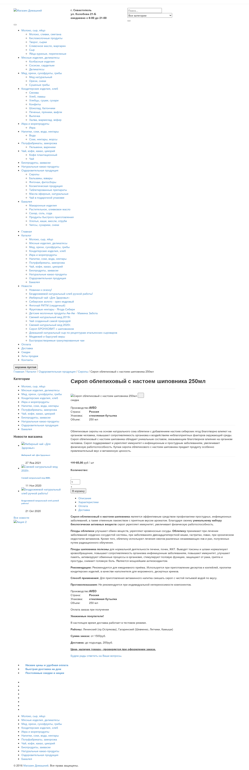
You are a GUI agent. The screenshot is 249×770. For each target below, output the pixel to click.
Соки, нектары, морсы (43, 139)
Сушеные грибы (39, 85)
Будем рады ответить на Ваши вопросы (96, 656)
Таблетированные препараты (48, 190)
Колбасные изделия (42, 61)
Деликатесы (36, 69)
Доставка (27, 348)
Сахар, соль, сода (40, 213)
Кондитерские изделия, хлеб (40, 88)
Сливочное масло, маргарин (47, 46)
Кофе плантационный (43, 155)
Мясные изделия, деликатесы (40, 57)
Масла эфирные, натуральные (48, 194)
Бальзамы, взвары (41, 178)
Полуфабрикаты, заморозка (39, 143)
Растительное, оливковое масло (49, 209)
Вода (32, 135)
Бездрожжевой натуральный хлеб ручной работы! (61, 294)
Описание (84, 498)
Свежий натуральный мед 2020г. (50, 325)
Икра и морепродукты (35, 123)
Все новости (21, 517)
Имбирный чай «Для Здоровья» (49, 297)
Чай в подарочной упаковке (46, 197)
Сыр (32, 50)
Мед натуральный (40, 77)
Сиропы (34, 174)
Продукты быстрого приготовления (51, 217)
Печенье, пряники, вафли (45, 112)
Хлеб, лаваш (37, 96)
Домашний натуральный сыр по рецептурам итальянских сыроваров (73, 332)
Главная (26, 231)
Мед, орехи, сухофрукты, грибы (42, 73)
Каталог (26, 235)
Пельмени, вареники (42, 147)
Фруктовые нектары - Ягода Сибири (52, 309)
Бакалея (27, 201)
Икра (32, 127)
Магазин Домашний (35, 765)
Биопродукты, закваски (36, 162)
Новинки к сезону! (40, 290)
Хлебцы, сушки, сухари (44, 100)
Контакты (27, 360)
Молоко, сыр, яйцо (33, 30)
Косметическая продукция (46, 186)
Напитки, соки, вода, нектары (40, 131)
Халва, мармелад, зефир (45, 120)
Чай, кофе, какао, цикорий (38, 151)
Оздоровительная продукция (40, 170)
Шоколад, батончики (42, 108)
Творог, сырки (38, 42)
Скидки (25, 352)
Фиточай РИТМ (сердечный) (47, 305)
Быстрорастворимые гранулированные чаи (56, 340)
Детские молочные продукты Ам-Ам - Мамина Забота (63, 313)
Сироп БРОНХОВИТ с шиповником (51, 329)
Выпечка (34, 116)
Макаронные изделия (43, 205)
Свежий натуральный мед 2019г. (50, 317)
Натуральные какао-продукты (40, 166)
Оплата (26, 344)
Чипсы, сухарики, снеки (44, 225)
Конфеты (35, 104)
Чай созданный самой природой (50, 321)
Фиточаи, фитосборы (42, 182)
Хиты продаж (29, 356)
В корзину (78, 491)
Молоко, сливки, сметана (45, 34)
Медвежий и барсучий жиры (47, 336)
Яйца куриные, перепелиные (47, 53)
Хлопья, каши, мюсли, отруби (48, 221)
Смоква (34, 92)
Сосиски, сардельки (41, 65)
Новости (27, 286)
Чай (31, 158)
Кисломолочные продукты (45, 38)
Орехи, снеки (37, 81)
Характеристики (88, 502)
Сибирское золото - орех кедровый (51, 301)
